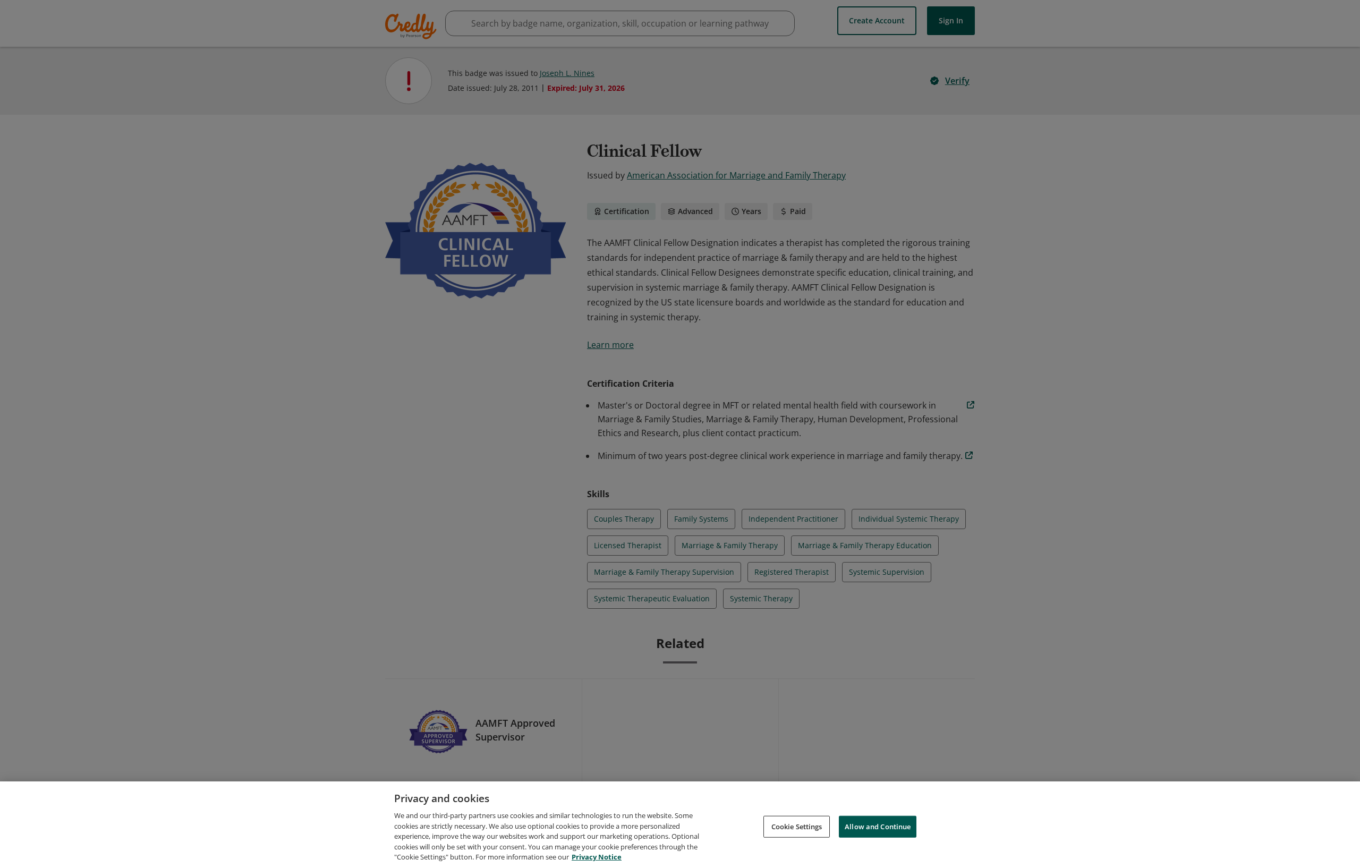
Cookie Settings (796, 826)
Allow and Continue (878, 826)
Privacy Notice (597, 857)
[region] (680, 824)
